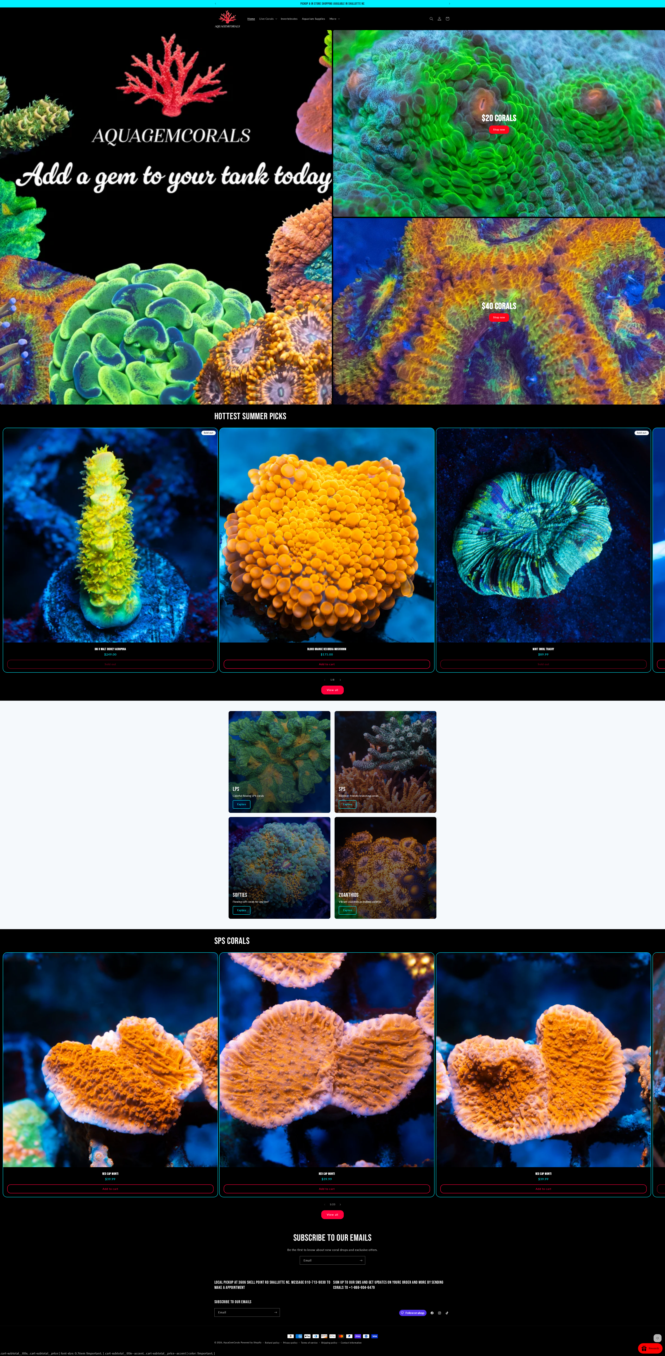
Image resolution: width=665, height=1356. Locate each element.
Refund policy (272, 1343)
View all (332, 690)
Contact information (351, 1343)
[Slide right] (340, 680)
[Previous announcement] (215, 3)
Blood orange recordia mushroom (326, 649)
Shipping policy (329, 1343)
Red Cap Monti (110, 1174)
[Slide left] (325, 680)
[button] (268, 19)
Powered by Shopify (251, 1342)
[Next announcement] (449, 3)
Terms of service (309, 1343)
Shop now (499, 129)
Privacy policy (290, 1343)
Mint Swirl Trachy (543, 649)
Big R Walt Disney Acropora (110, 649)
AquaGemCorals (231, 1342)
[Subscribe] (361, 1260)
